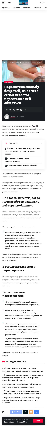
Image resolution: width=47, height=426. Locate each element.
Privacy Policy (9, 422)
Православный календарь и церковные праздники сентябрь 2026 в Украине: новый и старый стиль (22, 377)
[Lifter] (23, 2)
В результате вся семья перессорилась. (17, 159)
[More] (25, 110)
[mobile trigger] (4, 2)
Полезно (8, 82)
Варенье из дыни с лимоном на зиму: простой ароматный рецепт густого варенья (21, 400)
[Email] (17, 110)
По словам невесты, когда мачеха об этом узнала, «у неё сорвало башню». (22, 151)
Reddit (35, 126)
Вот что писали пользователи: (22, 166)
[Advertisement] (23, 34)
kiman (12, 117)
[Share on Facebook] (10, 110)
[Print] (21, 110)
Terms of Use (22, 422)
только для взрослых (18, 135)
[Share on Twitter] (13, 110)
